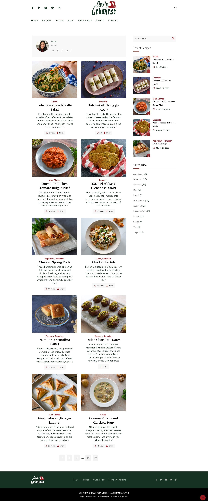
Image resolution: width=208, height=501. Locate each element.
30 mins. (51, 211)
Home (34, 21)
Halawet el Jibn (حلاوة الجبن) (104, 107)
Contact (113, 21)
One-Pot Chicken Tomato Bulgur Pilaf (54, 186)
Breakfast (137, 179)
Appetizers (50, 258)
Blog (71, 21)
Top (135, 227)
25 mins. (51, 446)
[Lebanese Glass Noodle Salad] (141, 64)
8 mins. (52, 133)
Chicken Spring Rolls (54, 262)
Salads (54, 101)
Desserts (103, 101)
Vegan (136, 232)
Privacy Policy (98, 479)
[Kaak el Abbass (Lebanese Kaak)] (141, 127)
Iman (61, 133)
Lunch (98, 258)
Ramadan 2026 (140, 211)
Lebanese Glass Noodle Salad (54, 107)
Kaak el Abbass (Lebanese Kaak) (103, 186)
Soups (103, 414)
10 (101, 133)
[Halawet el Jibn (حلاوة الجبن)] (141, 85)
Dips (135, 190)
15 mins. (100, 211)
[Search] (175, 8)
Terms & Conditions (117, 479)
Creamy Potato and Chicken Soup (103, 420)
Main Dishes (54, 180)
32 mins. (51, 367)
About (100, 21)
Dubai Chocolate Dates (103, 340)
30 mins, (100, 285)
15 (88, 458)
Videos (59, 21)
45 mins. (100, 446)
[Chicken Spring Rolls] (141, 148)
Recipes (46, 21)
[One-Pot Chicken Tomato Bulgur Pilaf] (141, 106)
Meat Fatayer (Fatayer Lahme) (54, 420)
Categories (85, 21)
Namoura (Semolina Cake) (54, 342)
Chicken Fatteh (103, 262)
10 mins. (51, 289)
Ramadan (60, 258)
